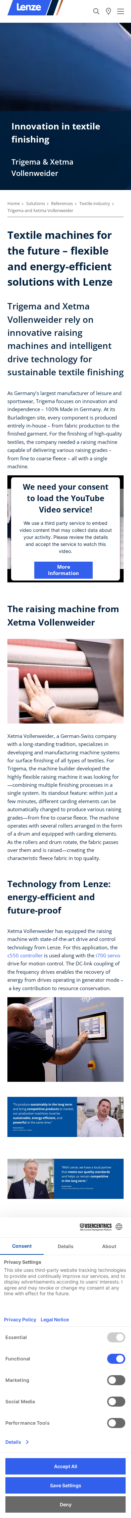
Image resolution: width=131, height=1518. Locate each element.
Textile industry (94, 203)
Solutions (35, 203)
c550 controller (25, 955)
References (62, 203)
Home (13, 203)
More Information (63, 569)
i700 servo (108, 955)
